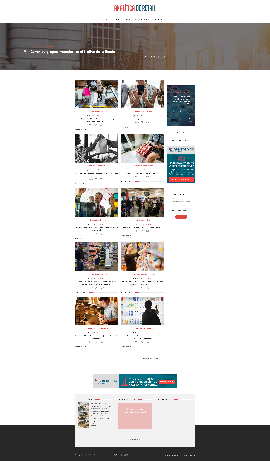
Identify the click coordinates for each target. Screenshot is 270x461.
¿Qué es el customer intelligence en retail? (142, 173)
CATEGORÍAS (140, 19)
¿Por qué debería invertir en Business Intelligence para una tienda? (135, 412)
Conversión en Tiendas (42, 41)
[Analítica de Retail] (135, 8)
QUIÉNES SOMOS (121, 19)
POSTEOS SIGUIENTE (150, 358)
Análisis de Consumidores (98, 166)
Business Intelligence (98, 220)
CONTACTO (158, 19)
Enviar (181, 217)
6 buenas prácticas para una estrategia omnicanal (142, 119)
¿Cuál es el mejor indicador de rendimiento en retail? (143, 227)
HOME (106, 19)
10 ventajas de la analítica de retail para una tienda (181, 101)
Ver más (93, 425)
